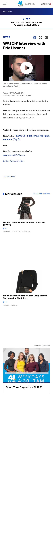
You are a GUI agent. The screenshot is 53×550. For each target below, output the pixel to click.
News (6, 37)
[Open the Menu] (4, 4)
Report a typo (10, 176)
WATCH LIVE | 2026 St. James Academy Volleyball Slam (26, 23)
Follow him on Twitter (13, 160)
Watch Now (45, 4)
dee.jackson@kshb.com (14, 154)
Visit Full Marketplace (41, 194)
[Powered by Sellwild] (46, 345)
